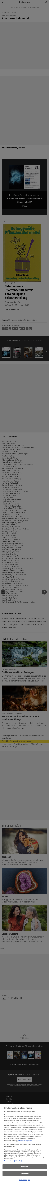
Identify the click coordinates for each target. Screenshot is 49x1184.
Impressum (29, 1141)
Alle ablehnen (24, 1173)
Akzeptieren (24, 1167)
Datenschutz (21, 1141)
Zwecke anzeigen (24, 1180)
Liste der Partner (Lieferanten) (13, 1161)
